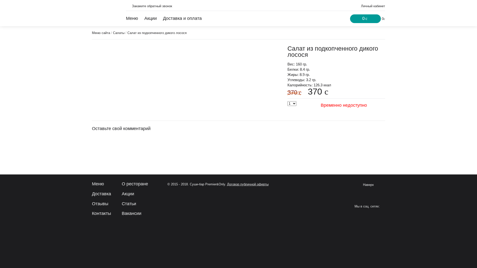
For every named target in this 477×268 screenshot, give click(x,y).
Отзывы (100, 203)
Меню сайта (101, 33)
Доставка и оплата (182, 18)
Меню (132, 18)
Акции (150, 18)
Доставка (101, 193)
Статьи (129, 203)
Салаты (118, 33)
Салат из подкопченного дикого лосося (157, 33)
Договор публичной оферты (248, 184)
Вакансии (131, 213)
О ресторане (135, 183)
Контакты (101, 213)
